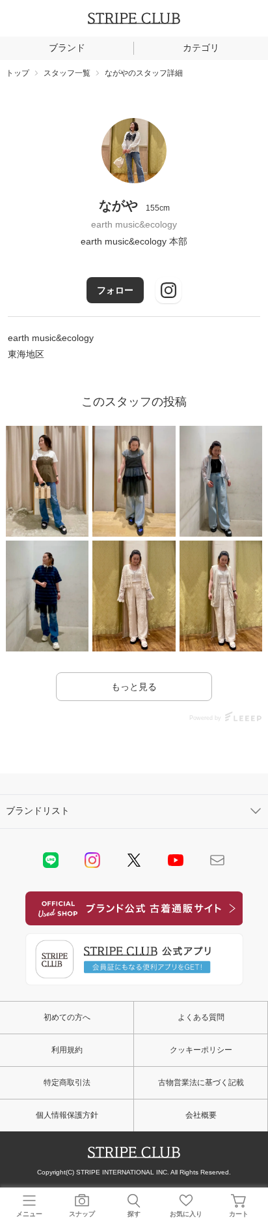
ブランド (67, 47)
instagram (92, 860)
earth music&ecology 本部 (134, 241)
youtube (175, 860)
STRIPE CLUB (134, 18)
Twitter (134, 860)
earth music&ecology (134, 224)
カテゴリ (201, 47)
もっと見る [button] (134, 686)
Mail (217, 860)
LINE (50, 860)
